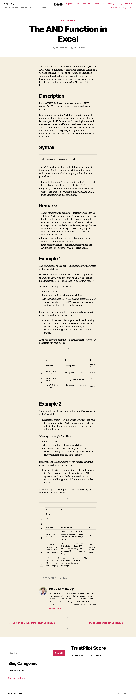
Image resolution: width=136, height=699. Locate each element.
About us (128, 4)
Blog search (127, 8)
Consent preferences (18, 678)
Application (107, 4)
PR (46, 578)
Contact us (115, 8)
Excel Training (68, 20)
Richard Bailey (63, 48)
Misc (118, 4)
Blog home (69, 4)
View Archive (55, 608)
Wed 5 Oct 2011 (80, 48)
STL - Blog (9, 4)
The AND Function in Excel (57, 578)
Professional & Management (87, 4)
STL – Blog (19, 693)
